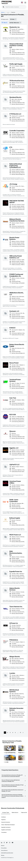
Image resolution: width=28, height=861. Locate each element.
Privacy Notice (4, 848)
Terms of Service (4, 850)
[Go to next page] (23, 732)
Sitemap (2, 855)
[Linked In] (1, 842)
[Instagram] (9, 842)
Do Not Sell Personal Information (7, 852)
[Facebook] (4, 842)
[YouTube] (12, 842)
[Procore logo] (7, 1)
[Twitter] (6, 842)
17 (20, 732)
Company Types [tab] (5, 812)
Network (5, 3)
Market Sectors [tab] (15, 812)
